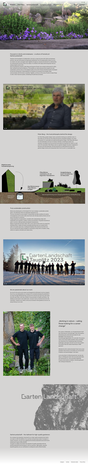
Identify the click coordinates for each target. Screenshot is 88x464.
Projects (12, 5)
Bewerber (68, 361)
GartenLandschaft (32, 5)
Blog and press (58, 5)
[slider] (43, 128)
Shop (75, 5)
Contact (82, 5)
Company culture (45, 5)
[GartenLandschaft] (5, 4)
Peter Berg (21, 5)
